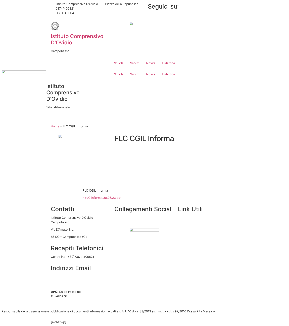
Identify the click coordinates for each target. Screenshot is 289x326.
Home (55, 126)
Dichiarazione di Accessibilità (198, 275)
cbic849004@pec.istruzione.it (72, 281)
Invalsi (182, 261)
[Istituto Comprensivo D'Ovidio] (55, 26)
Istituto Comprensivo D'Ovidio (77, 39)
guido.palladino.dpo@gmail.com (73, 301)
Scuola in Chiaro (189, 254)
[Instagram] (215, 14)
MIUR (182, 232)
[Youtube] (215, 10)
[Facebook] (215, 5)
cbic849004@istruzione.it (100, 8)
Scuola (118, 63)
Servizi (134, 63)
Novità (151, 63)
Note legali (185, 283)
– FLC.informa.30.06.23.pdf (102, 197)
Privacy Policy (188, 268)
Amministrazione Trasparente (199, 217)
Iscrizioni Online (189, 239)
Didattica (168, 63)
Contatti (184, 225)
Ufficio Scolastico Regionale (197, 246)
